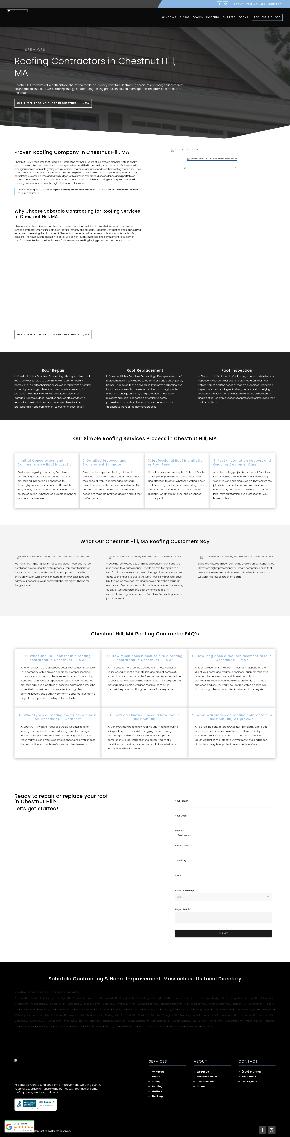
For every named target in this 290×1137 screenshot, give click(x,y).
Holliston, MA (176, 1026)
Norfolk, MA (199, 1020)
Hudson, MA (185, 1009)
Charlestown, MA (223, 1009)
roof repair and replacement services (70, 189)
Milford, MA (70, 1020)
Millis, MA (77, 1026)
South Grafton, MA (138, 1020)
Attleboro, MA (128, 1026)
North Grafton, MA (90, 1020)
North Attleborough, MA (152, 1026)
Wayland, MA (151, 1009)
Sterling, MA (111, 1015)
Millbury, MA (267, 998)
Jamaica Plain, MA (246, 1009)
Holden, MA (239, 1003)
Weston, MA (134, 1009)
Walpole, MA (28, 1026)
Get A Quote (249, 1081)
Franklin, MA (215, 1020)
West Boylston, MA (220, 1003)
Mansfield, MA (254, 1020)
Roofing (212, 17)
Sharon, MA (111, 1026)
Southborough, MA (196, 1003)
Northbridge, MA (215, 998)
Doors (198, 17)
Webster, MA (95, 998)
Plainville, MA (44, 1026)
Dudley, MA (79, 998)
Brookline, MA (46, 1009)
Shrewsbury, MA (126, 1003)
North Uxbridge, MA (114, 1020)
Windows (169, 17)
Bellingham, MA (93, 1026)
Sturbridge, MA (145, 998)
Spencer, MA (75, 1003)
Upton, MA (109, 1003)
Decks (243, 17)
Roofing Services (121, 211)
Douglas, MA (127, 998)
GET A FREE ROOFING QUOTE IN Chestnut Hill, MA (53, 103)
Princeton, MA (28, 1009)
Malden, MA (21, 1020)
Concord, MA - (129, 1015)
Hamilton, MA (210, 1015)
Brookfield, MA (92, 1003)
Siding (185, 17)
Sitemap (202, 1086)
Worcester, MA (39, 1003)
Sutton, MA (196, 998)
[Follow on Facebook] (219, 3)
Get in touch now (127, 189)
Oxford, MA (111, 998)
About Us (203, 1071)
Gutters (229, 17)
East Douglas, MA (167, 1015)
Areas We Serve (207, 1076)
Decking (157, 1096)
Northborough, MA (171, 1003)
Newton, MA (266, 1009)
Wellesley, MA (22, 1015)
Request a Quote (267, 17)
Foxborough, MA (234, 1020)
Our (77, 438)
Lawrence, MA (266, 1015)
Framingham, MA (190, 1015)
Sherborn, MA (58, 1015)
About (238, 4)
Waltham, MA (77, 1015)
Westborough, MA (148, 1003)
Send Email (249, 1076)
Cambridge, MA (61, 998)
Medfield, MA (62, 1026)
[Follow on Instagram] (225, 3)
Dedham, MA (94, 1015)
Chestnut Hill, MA (40, 998)
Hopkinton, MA (247, 1015)
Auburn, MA (250, 998)
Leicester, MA (57, 1003)
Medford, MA (37, 1020)
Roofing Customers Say (180, 541)
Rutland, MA (255, 1003)
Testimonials (255, 4)
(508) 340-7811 (251, 1071)
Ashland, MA (103, 1009)
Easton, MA (207, 1026)
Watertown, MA (84, 1009)
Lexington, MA (202, 1009)
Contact (274, 4)
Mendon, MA (54, 1020)
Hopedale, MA (228, 1015)
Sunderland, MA (161, 1020)
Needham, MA (40, 1015)
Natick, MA (119, 1009)
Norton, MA (192, 1026)
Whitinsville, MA (182, 1020)
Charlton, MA (180, 998)
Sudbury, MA (168, 1009)
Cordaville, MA (146, 1015)
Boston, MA (20, 998)
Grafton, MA (21, 1003)
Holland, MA (163, 998)
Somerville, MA (64, 1009)
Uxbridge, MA (234, 998)
